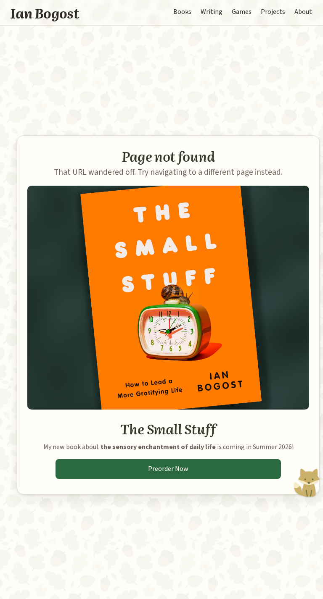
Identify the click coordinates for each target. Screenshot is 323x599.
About (303, 11)
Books (182, 11)
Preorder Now (168, 468)
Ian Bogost (44, 12)
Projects (273, 11)
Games (242, 11)
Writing (211, 11)
